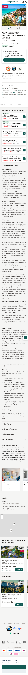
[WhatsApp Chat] (25, 337)
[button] (11, 530)
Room (10, 105)
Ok (14, 667)
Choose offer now (14, 60)
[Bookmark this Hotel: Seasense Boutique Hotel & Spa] (3, 581)
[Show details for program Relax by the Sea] (24, 116)
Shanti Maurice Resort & (10, 561)
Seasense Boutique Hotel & (11, 595)
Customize (14, 671)
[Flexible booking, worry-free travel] (19, 28)
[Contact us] (22, 2)
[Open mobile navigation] (2, 2)
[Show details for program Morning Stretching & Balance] (24, 133)
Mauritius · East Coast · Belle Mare (11, 43)
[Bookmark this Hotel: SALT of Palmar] (24, 5)
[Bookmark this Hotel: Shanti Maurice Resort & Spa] (3, 547)
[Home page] (12, 2)
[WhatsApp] (26, 2)
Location (18, 105)
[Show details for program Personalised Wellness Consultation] (24, 125)
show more (4, 97)
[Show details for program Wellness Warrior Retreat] (24, 158)
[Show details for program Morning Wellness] (24, 142)
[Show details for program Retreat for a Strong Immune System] (24, 150)
